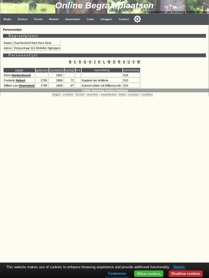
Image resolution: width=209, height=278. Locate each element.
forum (80, 94)
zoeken (68, 94)
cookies (147, 94)
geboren (42, 70)
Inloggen (106, 19)
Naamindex (72, 19)
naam (19, 70)
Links (90, 19)
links (122, 94)
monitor (92, 94)
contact (133, 94)
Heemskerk (27, 85)
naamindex (108, 94)
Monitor (54, 19)
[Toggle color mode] (137, 19)
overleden (56, 70)
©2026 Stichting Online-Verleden (105, 90)
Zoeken (22, 19)
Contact (124, 19)
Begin (7, 19)
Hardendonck (21, 75)
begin (56, 94)
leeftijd (70, 70)
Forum (38, 19)
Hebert (20, 80)
